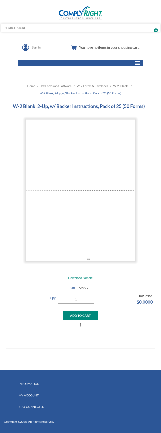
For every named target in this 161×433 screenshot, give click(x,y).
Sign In (36, 47)
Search (155, 28)
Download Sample (80, 278)
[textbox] (64, 28)
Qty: (53, 298)
